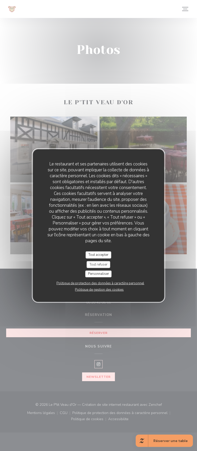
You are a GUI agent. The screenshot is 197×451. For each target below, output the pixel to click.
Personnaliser (98, 273)
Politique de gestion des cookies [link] (99, 289)
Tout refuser (98, 264)
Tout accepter (98, 254)
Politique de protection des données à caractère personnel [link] (100, 283)
